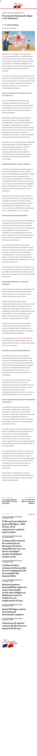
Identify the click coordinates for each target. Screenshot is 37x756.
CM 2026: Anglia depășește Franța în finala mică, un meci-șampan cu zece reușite (18, 735)
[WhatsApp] (24, 489)
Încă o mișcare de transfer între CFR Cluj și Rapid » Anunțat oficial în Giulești (18, 749)
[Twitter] (11, 489)
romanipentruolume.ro (9, 655)
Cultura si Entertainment (16, 13)
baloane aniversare (19, 338)
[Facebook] (5, 489)
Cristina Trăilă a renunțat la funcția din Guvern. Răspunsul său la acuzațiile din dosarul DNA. (14, 570)
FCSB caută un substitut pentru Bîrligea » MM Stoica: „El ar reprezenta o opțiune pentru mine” (14, 526)
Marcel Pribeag (12, 25)
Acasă (4, 13)
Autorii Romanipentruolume (12, 517)
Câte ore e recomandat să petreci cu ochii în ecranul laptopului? (19, 742)
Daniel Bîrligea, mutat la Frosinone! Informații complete (14, 612)
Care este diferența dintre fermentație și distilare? (28, 501)
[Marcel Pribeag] (3, 25)
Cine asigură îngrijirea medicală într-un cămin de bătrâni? (9, 501)
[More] (30, 489)
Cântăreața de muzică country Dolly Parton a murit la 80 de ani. (14, 626)
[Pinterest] (17, 489)
